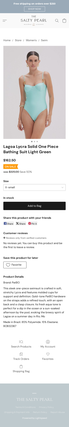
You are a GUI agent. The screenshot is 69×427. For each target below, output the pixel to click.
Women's (31, 40)
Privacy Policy (46, 407)
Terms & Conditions (25, 407)
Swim (44, 40)
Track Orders (21, 359)
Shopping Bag (21, 371)
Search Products (21, 346)
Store (18, 40)
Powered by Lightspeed (34, 418)
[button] (34, 9)
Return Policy (40, 412)
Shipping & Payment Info (17, 412)
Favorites (47, 359)
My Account (48, 346)
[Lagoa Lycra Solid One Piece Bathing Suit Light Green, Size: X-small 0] (34, 92)
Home (7, 40)
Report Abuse (57, 412)
